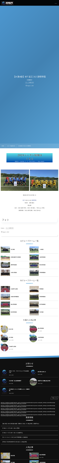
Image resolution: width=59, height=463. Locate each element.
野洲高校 (41, 289)
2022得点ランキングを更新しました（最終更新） (19, 390)
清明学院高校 (14, 264)
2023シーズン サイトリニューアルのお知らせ (19, 371)
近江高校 (13, 249)
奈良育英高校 (14, 312)
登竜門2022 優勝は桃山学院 (44, 380)
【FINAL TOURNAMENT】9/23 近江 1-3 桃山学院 (14, 442)
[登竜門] (7, 3)
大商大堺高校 (14, 272)
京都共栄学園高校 (15, 296)
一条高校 (41, 249)
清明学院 (34, 200)
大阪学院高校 (42, 257)
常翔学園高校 (42, 296)
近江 (24, 200)
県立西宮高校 (42, 264)
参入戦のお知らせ (42, 371)
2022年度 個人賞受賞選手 (15, 380)
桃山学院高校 (14, 304)
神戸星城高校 (42, 304)
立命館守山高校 (14, 289)
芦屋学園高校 (42, 272)
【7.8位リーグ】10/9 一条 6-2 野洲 (10, 428)
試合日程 (11, 329)
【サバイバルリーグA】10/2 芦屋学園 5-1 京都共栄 (15, 437)
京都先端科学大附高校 (16, 257)
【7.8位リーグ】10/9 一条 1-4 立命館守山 (12, 432)
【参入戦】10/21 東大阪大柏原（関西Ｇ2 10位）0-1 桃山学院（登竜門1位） (21, 423)
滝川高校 (41, 312)
